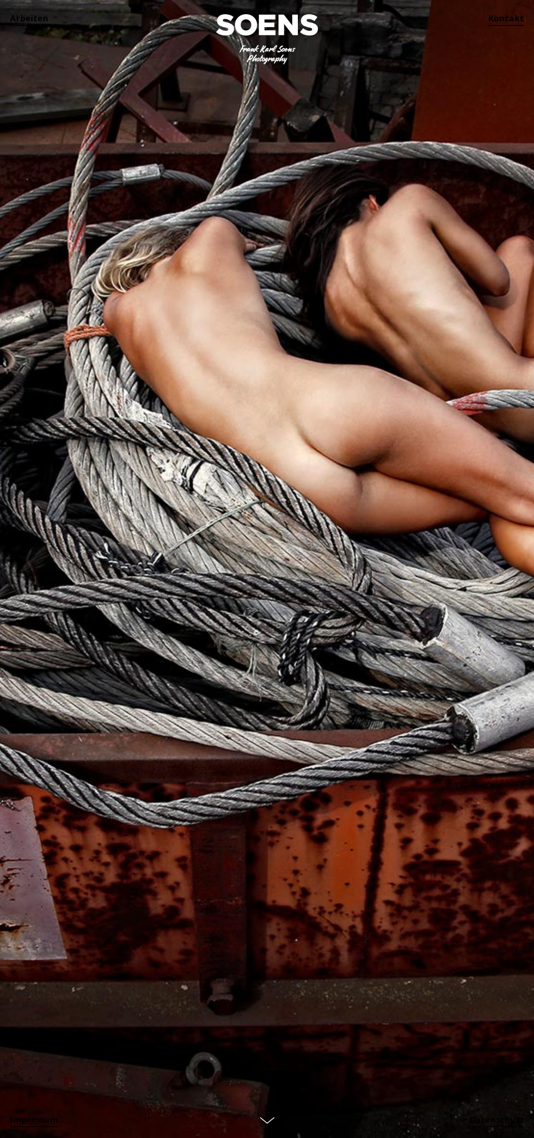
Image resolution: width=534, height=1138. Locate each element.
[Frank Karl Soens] (267, 39)
